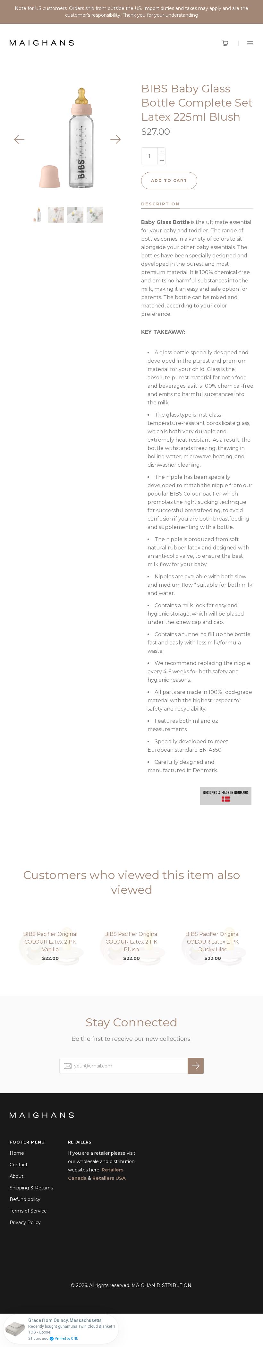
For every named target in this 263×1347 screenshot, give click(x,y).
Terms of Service (28, 1211)
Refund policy (25, 1199)
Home (17, 1153)
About (16, 1176)
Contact (19, 1165)
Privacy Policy (25, 1222)
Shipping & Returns (31, 1188)
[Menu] (245, 43)
